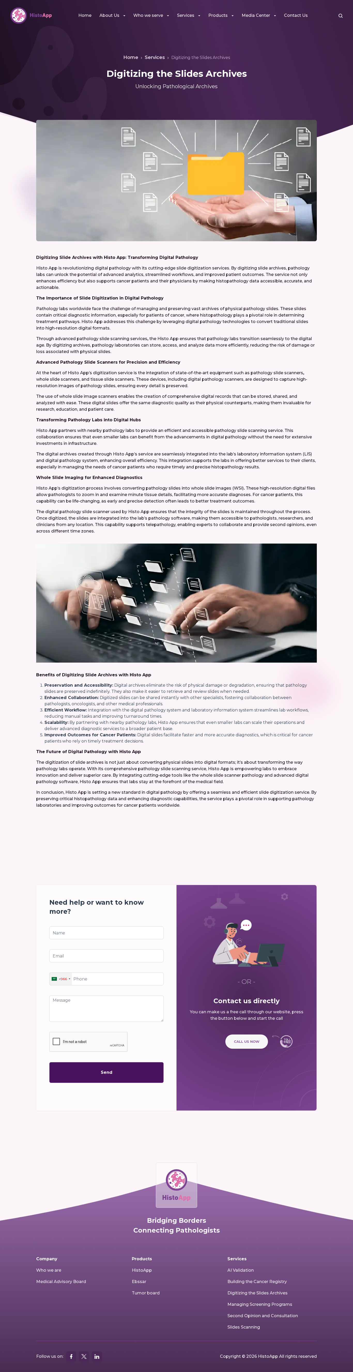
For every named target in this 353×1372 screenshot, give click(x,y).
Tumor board (146, 1293)
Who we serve (148, 15)
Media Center (256, 15)
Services (185, 15)
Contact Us (296, 15)
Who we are (48, 1270)
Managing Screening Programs (259, 1304)
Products (218, 15)
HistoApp (142, 1270)
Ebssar (139, 1281)
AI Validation (240, 1270)
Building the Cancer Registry (257, 1281)
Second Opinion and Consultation (262, 1315)
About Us (109, 15)
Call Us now (246, 1041)
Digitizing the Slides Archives (257, 1293)
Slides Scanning (243, 1327)
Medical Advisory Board (61, 1281)
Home (84, 15)
